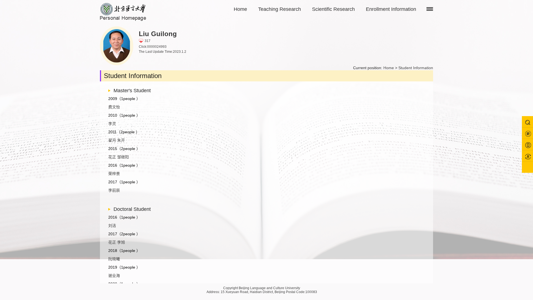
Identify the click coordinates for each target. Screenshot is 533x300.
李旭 (121, 242)
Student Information (415, 68)
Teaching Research (279, 9)
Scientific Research (333, 9)
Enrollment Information (391, 9)
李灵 (112, 123)
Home (240, 9)
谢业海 (114, 275)
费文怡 (114, 107)
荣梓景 (114, 173)
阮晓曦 (114, 259)
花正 (112, 157)
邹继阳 (123, 157)
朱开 (121, 140)
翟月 (112, 140)
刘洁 (112, 225)
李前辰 (114, 190)
